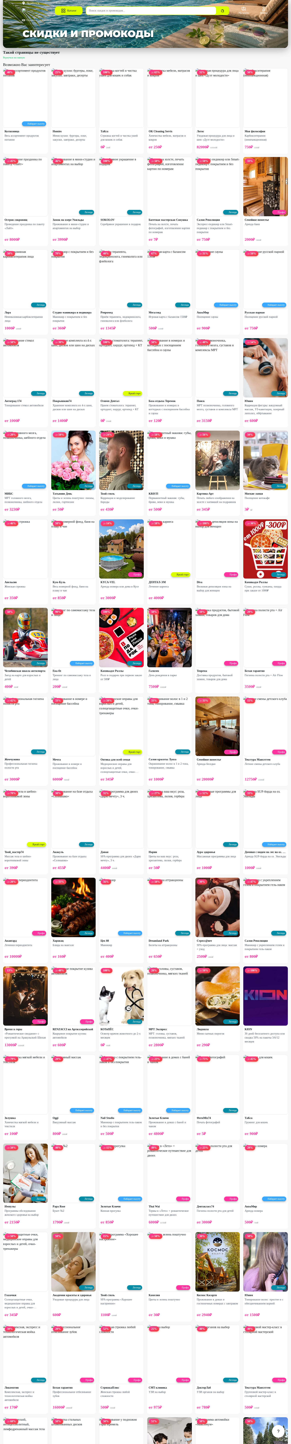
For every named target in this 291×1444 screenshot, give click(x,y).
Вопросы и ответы (98, 20)
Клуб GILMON (73, 20)
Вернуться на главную (14, 57)
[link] (278, 1431)
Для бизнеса (121, 20)
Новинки (31, 20)
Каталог (72, 10)
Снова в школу (51, 20)
